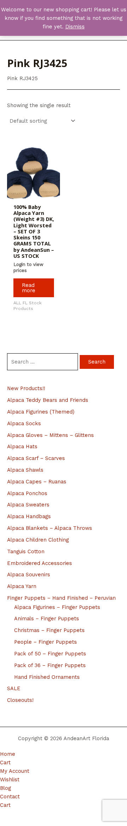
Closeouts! (20, 700)
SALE (13, 688)
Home (7, 754)
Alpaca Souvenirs (28, 574)
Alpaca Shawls (25, 470)
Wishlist (9, 779)
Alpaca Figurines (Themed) (40, 412)
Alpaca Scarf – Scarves (36, 458)
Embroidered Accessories (39, 563)
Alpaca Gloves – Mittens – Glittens (50, 435)
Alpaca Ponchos (27, 493)
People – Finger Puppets (45, 642)
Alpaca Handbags (29, 516)
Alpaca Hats (22, 446)
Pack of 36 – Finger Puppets (50, 665)
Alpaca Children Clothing (38, 540)
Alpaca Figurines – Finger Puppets (57, 607)
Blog (5, 788)
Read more (28, 288)
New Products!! (26, 388)
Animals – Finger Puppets (46, 618)
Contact (10, 796)
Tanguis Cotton (25, 551)
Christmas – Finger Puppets (49, 630)
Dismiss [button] (75, 26)
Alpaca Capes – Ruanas (36, 481)
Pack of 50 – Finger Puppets (50, 653)
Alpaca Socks (24, 423)
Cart (5, 762)
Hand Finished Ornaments (47, 677)
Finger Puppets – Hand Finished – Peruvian (61, 598)
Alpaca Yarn (21, 586)
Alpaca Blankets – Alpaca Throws (49, 528)
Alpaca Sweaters (28, 504)
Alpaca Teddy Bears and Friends (47, 400)
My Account (14, 771)
